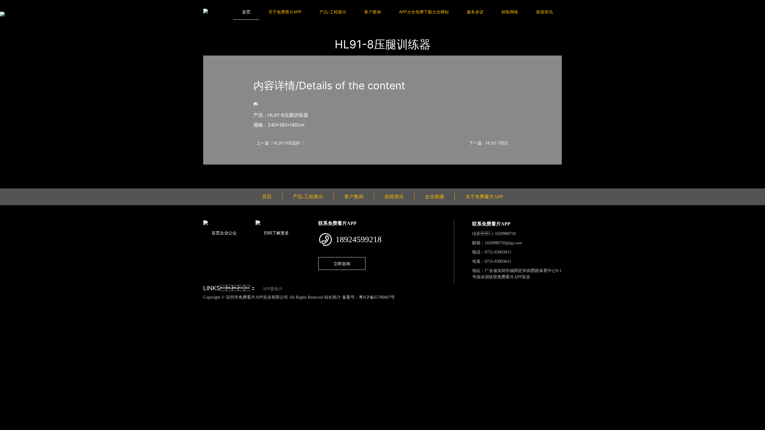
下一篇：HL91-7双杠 (489, 143)
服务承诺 (475, 11)
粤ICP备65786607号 (377, 297)
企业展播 (434, 196)
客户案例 (372, 11)
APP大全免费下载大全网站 (424, 11)
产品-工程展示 (332, 11)
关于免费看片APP (285, 11)
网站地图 (9, 303)
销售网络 (509, 11)
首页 (246, 11)
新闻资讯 (544, 11)
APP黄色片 (272, 289)
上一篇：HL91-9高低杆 (278, 143)
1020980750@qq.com (503, 243)
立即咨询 (341, 263)
